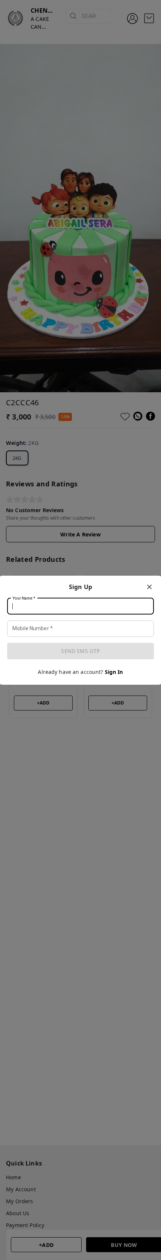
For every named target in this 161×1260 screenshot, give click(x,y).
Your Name (24, 598)
